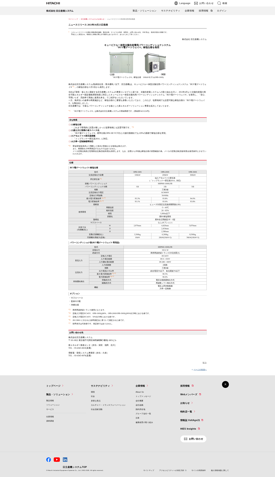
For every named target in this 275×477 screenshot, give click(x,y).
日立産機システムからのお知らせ (92, 19)
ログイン (222, 10)
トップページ (53, 386)
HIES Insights (195, 428)
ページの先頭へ (200, 370)
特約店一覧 (186, 411)
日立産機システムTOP (75, 467)
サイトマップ (148, 470)
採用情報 (206, 11)
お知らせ (185, 403)
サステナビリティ (170, 10)
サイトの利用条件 (198, 470)
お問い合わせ (206, 3)
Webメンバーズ (196, 394)
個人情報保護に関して (220, 470)
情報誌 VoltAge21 (197, 419)
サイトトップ (73, 19)
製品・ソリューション (144, 10)
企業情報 (189, 10)
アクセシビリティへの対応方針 (171, 470)
